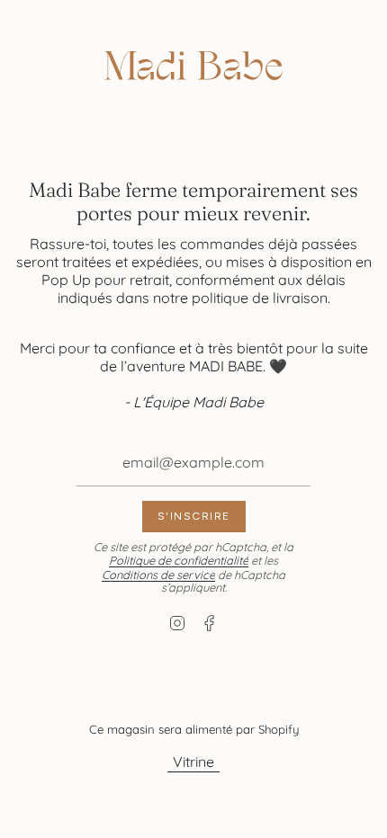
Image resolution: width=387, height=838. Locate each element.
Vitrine (193, 762)
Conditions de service (158, 574)
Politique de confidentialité (178, 560)
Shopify (278, 729)
